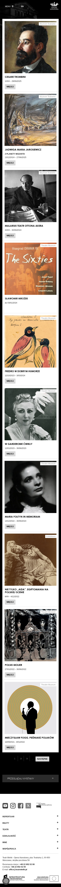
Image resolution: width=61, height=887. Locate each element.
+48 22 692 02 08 (27, 864)
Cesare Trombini (15, 76)
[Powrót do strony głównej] (54, 9)
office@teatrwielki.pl (18, 869)
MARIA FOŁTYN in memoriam (22, 516)
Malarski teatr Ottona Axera (24, 225)
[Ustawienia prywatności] (6, 881)
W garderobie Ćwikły (18, 443)
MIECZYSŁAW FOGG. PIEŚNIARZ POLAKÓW (29, 737)
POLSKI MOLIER (13, 664)
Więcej (10, 87)
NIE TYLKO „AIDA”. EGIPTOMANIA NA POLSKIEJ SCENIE (26, 591)
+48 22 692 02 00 (18, 867)
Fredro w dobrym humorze (22, 371)
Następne (42, 759)
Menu (8, 6)
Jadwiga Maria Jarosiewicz (23, 149)
